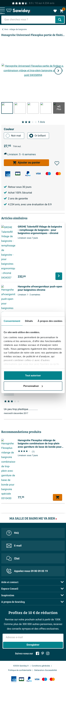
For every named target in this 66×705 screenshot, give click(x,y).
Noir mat (16, 136)
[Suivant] (58, 71)
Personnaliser (31, 386)
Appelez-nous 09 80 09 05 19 (31, 571)
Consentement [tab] (12, 321)
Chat (16, 558)
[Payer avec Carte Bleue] (17, 173)
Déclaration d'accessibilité (45, 670)
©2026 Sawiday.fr (21, 665)
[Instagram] (48, 653)
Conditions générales (41, 665)
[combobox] (28, 19)
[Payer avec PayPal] (27, 173)
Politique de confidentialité (19, 670)
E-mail (17, 546)
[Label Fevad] (7, 174)
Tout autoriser (33, 375)
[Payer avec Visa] (38, 173)
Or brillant (40, 136)
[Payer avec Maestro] (48, 173)
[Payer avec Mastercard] (58, 173)
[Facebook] (37, 653)
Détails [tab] (29, 321)
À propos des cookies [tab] (50, 321)
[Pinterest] (43, 653)
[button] (57, 163)
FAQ (16, 533)
